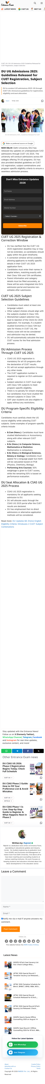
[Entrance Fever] (7, 3)
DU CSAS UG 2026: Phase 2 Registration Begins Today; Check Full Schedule (14, 767)
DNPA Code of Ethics (31, 945)
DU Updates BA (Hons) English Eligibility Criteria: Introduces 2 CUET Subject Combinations (22, 524)
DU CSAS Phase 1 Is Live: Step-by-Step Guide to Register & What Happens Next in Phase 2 (15, 812)
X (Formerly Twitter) (24, 734)
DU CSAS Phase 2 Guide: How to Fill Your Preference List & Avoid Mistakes (15, 787)
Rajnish (7, 100)
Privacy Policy (35, 1066)
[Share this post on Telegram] (17, 751)
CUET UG (4, 63)
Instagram (12, 740)
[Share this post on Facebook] (28, 751)
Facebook (37, 737)
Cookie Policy (35, 1064)
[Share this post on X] (38, 751)
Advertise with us (10, 1066)
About (6, 1064)
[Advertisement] (22, 37)
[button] (35, 3)
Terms (38, 1068)
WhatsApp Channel (12, 737)
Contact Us (8, 1068)
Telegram (27, 737)
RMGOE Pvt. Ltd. (24, 1071)
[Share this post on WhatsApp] (6, 751)
